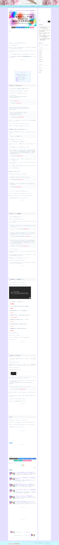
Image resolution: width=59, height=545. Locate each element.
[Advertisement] (22, 36)
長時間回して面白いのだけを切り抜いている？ (24, 75)
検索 (49, 21)
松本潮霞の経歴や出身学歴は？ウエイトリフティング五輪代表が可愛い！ (44, 28)
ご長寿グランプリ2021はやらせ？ (22, 74)
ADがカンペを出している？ (21, 76)
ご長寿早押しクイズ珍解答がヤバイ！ (22, 78)
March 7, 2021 (28, 236)
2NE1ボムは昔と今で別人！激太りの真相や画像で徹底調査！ (44, 30)
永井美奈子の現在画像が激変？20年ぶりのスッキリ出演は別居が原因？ (44, 36)
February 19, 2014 (20, 179)
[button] (32, 27)
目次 (22, 72)
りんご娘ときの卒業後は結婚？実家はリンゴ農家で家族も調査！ (44, 39)
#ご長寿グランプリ (16, 100)
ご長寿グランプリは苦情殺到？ (21, 77)
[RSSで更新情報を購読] (23, 465)
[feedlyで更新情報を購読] (22, 465)
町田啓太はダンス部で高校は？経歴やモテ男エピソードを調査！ (44, 33)
